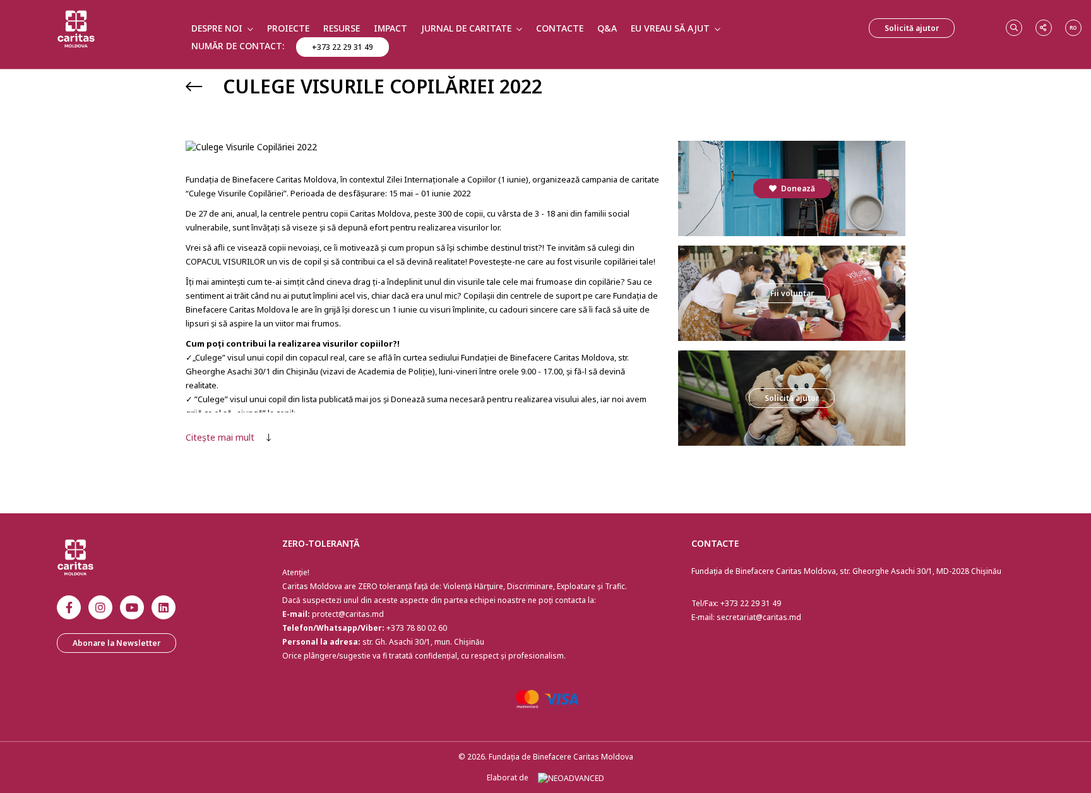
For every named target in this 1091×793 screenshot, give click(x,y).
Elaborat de (507, 777)
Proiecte (288, 28)
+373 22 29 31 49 (342, 47)
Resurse (341, 28)
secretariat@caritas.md (759, 617)
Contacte (559, 28)
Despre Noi (216, 28)
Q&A (607, 28)
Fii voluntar (792, 293)
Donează (797, 188)
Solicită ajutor (912, 28)
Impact (390, 28)
